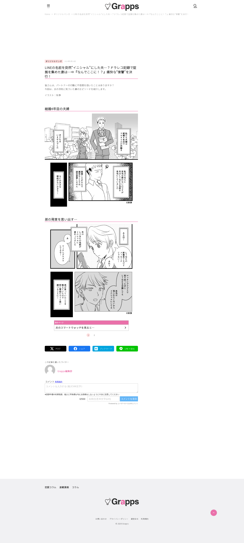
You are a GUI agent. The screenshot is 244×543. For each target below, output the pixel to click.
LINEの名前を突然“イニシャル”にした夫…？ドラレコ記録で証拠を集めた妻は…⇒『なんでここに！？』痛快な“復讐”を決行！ (131, 14)
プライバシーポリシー (118, 518)
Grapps (125, 523)
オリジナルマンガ (62, 14)
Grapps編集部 (64, 371)
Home (48, 14)
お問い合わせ (101, 518)
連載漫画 (64, 487)
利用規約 (145, 518)
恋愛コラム (50, 487)
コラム (75, 487)
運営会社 (135, 518)
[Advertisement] (122, 38)
